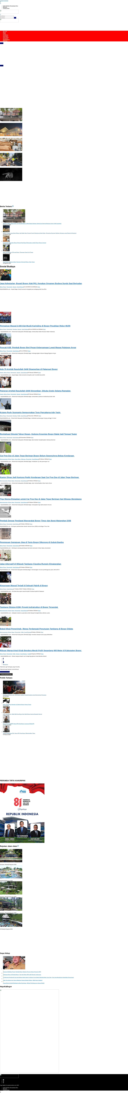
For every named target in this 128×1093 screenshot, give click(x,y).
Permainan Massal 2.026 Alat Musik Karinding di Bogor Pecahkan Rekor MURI (35, 326)
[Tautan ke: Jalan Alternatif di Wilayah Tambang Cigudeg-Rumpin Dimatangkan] (5, 560)
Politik (18, 415)
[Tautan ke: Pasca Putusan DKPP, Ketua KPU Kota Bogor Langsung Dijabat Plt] (6, 722)
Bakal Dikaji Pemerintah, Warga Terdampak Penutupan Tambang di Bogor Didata (36, 629)
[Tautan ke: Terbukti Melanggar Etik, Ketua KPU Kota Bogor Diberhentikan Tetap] (6, 732)
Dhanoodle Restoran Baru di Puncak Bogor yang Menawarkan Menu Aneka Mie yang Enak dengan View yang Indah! (27, 863)
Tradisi (29, 653)
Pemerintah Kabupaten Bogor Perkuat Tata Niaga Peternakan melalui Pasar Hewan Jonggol (21, 152)
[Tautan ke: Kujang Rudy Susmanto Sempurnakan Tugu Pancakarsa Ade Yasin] (5, 409)
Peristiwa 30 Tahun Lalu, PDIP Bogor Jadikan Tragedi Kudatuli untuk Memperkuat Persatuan (24, 695)
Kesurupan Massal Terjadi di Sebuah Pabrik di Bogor (24, 585)
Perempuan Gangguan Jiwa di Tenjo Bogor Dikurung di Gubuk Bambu (32, 542)
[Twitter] (3, 1081)
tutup (2, 43)
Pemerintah (9, 286)
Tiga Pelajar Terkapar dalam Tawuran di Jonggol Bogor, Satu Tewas (16, 182)
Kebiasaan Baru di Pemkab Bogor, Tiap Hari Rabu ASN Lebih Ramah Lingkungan (22, 974)
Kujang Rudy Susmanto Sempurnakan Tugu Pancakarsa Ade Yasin (30, 412)
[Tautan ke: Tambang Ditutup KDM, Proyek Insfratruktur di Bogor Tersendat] (5, 604)
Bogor (4, 286)
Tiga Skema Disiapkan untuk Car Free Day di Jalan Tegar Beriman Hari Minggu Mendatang (41, 499)
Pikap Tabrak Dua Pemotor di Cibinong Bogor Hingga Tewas (17, 704)
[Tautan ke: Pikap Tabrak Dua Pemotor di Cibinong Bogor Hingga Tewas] (6, 703)
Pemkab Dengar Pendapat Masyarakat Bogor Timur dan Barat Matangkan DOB (35, 521)
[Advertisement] (27, 26)
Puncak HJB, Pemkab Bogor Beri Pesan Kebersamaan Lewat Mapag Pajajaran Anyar (38, 347)
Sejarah (14, 286)
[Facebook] (3, 1080)
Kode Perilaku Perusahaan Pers (10, 1087)
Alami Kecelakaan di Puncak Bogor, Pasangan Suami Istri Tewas (15, 167)
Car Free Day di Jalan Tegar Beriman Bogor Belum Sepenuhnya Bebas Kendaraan (37, 456)
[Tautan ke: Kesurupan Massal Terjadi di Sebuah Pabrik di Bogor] (5, 582)
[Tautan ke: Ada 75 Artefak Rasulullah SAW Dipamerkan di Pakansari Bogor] (5, 365)
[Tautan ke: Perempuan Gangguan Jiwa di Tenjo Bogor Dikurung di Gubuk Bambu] (5, 539)
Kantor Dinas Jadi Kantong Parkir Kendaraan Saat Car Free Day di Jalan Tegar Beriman (39, 477)
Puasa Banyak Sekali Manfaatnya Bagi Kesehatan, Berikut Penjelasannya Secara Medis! (23, 983)
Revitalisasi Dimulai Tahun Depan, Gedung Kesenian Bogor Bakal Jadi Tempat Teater (38, 434)
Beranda (5, 1088)
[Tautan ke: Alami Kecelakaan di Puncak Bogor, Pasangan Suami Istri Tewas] (11, 165)
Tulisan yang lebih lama (6, 674)
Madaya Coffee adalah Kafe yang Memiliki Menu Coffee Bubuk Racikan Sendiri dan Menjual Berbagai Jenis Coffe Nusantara (29, 122)
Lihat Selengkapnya (5, 671)
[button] (15, 18)
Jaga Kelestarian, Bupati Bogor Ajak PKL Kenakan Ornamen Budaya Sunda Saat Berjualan (41, 283)
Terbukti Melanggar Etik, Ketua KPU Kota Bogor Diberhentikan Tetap (19, 733)
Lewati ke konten (4, 0)
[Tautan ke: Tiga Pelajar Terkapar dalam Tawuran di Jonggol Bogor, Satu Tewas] (11, 180)
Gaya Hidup (17, 459)
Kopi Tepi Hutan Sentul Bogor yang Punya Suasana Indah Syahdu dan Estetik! (18, 895)
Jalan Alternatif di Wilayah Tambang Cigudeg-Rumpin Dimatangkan (30, 564)
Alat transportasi (4, 459)
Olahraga (23, 459)
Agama (1, 372)
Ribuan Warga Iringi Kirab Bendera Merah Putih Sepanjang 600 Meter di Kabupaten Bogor (41, 650)
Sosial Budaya (20, 286)
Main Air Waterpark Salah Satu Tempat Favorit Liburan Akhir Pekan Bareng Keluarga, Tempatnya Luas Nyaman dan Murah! (29, 879)
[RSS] (3, 1082)
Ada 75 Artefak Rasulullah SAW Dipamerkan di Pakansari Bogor (29, 369)
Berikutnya (5, 664)
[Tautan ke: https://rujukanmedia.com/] (13, 206)
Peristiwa (15, 329)
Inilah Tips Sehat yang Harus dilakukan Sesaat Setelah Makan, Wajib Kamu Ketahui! (22, 980)
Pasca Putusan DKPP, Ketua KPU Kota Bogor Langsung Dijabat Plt (18, 723)
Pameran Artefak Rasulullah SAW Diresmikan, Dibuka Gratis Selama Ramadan (35, 391)
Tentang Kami (6, 1090)
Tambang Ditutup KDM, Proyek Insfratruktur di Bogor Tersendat (29, 607)
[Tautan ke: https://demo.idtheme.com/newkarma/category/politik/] (18, 846)
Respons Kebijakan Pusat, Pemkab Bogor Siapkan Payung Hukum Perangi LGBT (22, 971)
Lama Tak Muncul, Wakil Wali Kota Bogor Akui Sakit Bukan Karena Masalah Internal (22, 714)
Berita (1, 286)
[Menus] (0, 2)
